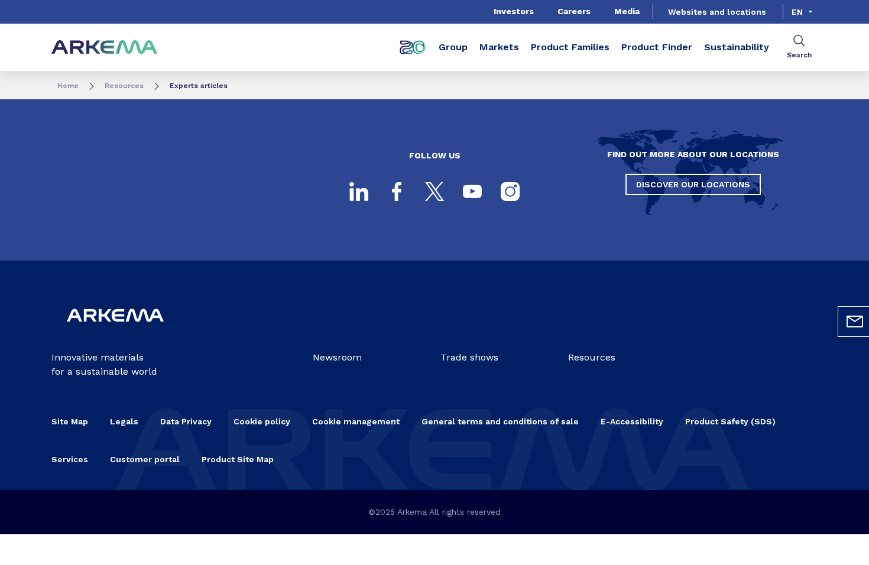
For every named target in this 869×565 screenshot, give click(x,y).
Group (453, 47)
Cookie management (356, 421)
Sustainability (736, 47)
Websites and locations (717, 12)
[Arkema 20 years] (412, 47)
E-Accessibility (632, 421)
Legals (124, 421)
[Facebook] (396, 191)
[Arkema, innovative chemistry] (115, 331)
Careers (574, 11)
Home (68, 86)
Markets (499, 47)
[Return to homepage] (104, 48)
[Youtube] (472, 191)
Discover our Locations (693, 184)
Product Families (570, 47)
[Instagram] (510, 191)
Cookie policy (262, 421)
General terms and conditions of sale (500, 421)
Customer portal (145, 459)
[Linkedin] (358, 191)
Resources (124, 86)
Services (69, 459)
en (797, 12)
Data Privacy (186, 421)
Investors (514, 11)
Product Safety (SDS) (730, 421)
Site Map (69, 421)
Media (627, 11)
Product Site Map (238, 459)
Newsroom (337, 357)
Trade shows (469, 357)
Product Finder (656, 47)
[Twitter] (434, 191)
